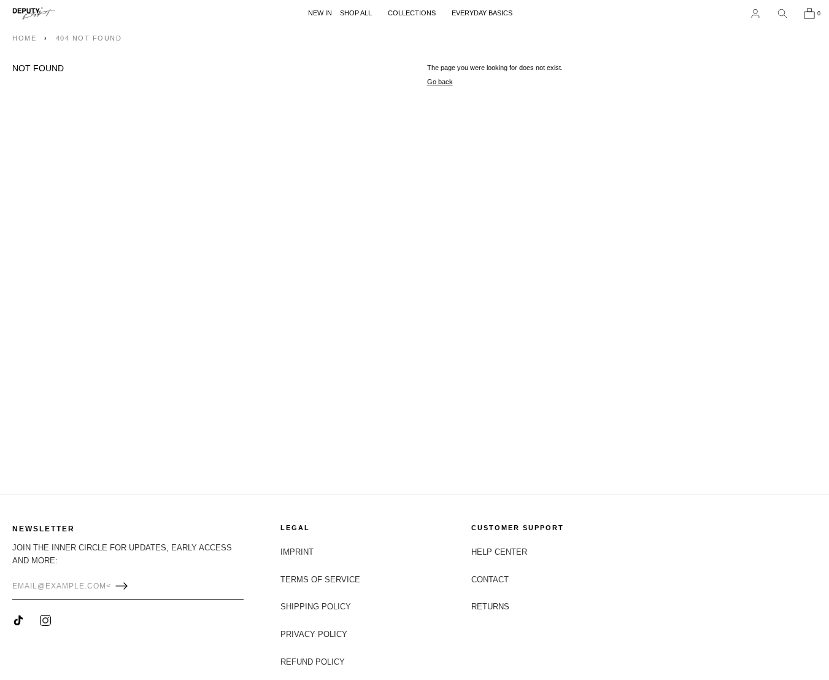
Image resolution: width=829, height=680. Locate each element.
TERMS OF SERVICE (320, 579)
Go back (440, 81)
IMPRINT (297, 552)
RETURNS (490, 606)
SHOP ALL (356, 13)
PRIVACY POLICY (313, 634)
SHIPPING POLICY (315, 606)
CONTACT (490, 579)
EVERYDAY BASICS (482, 13)
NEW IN (320, 13)
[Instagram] (45, 620)
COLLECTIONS (412, 13)
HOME (24, 38)
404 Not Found (89, 38)
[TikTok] (18, 620)
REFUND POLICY (312, 661)
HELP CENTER (499, 552)
